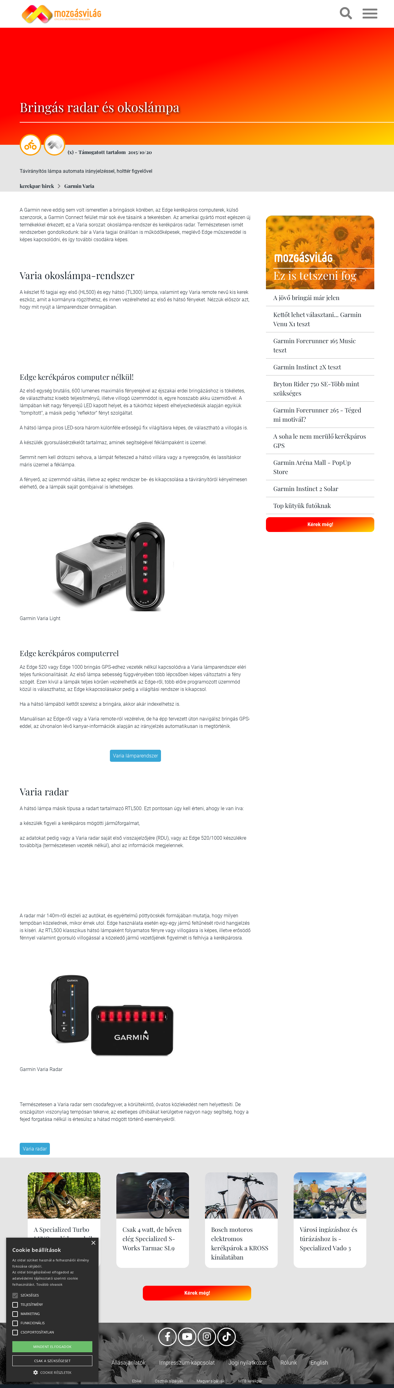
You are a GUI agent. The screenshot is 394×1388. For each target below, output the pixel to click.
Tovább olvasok (49, 1284)
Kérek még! (320, 524)
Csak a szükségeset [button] (52, 1360)
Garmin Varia (79, 186)
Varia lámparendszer (135, 756)
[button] (52, 1371)
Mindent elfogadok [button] (52, 1346)
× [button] (93, 1243)
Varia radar (35, 1149)
